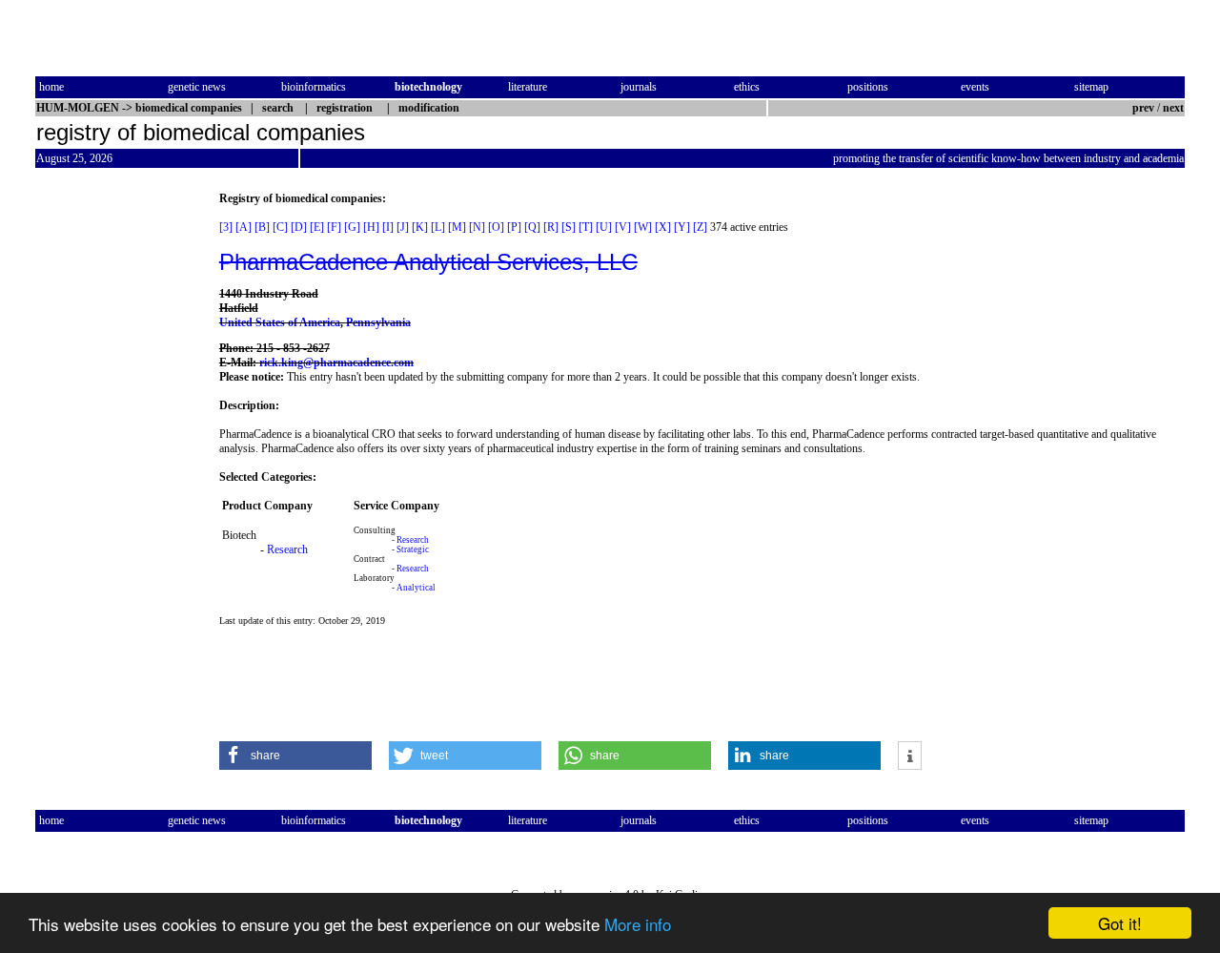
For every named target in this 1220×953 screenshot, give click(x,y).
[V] (623, 227)
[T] (586, 227)
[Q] (532, 227)
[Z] (700, 227)
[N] (477, 227)
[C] (280, 227)
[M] (457, 227)
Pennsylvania (378, 322)
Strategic (412, 549)
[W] (643, 227)
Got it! (1120, 923)
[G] (352, 227)
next (1173, 107)
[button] (295, 755)
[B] (262, 227)
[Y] (682, 227)
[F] (334, 227)
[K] (420, 227)
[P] (514, 227)
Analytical (416, 587)
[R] (551, 227)
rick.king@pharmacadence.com (336, 362)
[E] (317, 227)
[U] (604, 227)
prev (1143, 107)
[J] (402, 227)
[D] (299, 227)
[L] (438, 227)
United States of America (279, 322)
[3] (226, 227)
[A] (243, 227)
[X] (663, 227)
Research (287, 549)
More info (637, 924)
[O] (496, 227)
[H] (371, 227)
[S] (568, 227)
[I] (388, 227)
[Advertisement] (115, 478)
